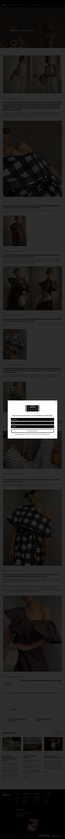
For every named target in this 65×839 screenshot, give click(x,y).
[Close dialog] (56, 401)
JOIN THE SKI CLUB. (32, 430)
